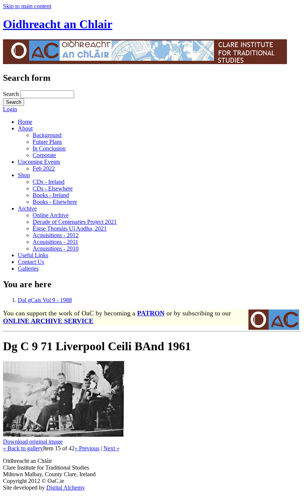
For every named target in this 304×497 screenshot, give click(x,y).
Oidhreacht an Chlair (57, 24)
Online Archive (51, 215)
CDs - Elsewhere (53, 188)
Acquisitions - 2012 (56, 235)
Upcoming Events (39, 162)
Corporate (44, 155)
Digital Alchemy (65, 487)
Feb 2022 (44, 168)
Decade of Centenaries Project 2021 (75, 222)
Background (47, 135)
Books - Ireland (51, 195)
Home (25, 122)
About (25, 128)
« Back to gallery (23, 448)
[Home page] (145, 62)
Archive (27, 208)
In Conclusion (49, 148)
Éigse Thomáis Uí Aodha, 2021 (70, 228)
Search (11, 94)
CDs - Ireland (49, 182)
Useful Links (33, 255)
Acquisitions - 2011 (55, 242)
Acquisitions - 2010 (56, 248)
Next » (111, 448)
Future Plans (47, 142)
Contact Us (31, 262)
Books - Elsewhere (55, 202)
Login (10, 109)
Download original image (33, 441)
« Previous (87, 448)
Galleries (28, 268)
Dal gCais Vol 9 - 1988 (45, 300)
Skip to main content (27, 6)
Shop (24, 175)
